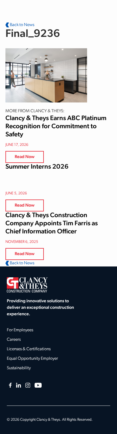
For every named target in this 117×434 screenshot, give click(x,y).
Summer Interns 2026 (37, 167)
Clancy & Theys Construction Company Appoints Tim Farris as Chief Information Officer (51, 223)
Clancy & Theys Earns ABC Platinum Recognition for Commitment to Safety (55, 126)
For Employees (20, 330)
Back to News (21, 25)
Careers (14, 339)
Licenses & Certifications (29, 349)
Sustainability (19, 368)
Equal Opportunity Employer (32, 358)
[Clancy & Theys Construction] (27, 285)
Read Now (25, 157)
